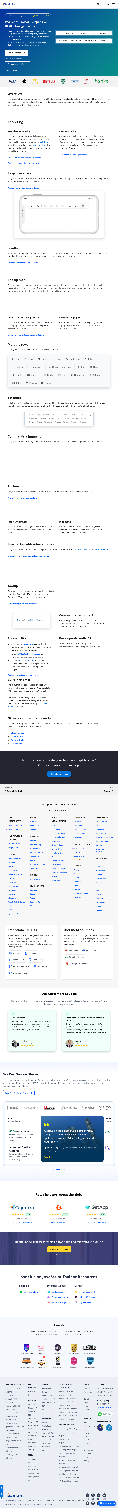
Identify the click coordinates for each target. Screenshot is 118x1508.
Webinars (46, 1447)
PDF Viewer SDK (11, 1420)
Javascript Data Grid (66, 1391)
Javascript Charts (65, 1395)
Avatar (107, 791)
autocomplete (39, 145)
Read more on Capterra (21, 1222)
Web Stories (47, 1443)
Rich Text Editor (102, 549)
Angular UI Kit (33, 1473)
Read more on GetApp (95, 1222)
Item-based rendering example (73, 154)
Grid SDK (8, 1392)
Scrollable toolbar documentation (23, 262)
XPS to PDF (32, 1418)
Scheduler (86, 549)
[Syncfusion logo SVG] (10, 4)
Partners (87, 1413)
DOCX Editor (33, 1429)
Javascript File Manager (68, 1409)
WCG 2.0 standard (26, 660)
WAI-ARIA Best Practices (29, 654)
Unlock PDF (32, 1404)
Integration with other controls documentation (29, 556)
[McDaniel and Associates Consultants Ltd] (31, 1108)
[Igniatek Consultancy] (13, 1108)
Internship (88, 1409)
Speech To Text (14, 791)
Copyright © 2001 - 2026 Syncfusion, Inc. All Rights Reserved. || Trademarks (30, 1504)
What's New (88, 1450)
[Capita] (88, 1108)
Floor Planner (33, 1425)
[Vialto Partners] (105, 1108)
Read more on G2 (58, 1222)
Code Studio (10, 1430)
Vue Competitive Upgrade (68, 1450)
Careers (87, 1406)
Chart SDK (9, 1395)
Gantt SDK (9, 1402)
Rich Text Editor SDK (13, 1406)
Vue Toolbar (16, 743)
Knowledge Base (48, 1395)
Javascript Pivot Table (67, 1419)
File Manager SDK (12, 1413)
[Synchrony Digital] (69, 1108)
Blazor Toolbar (17, 733)
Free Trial (31, 1391)
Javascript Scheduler (66, 1402)
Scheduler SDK (11, 1399)
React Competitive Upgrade (69, 1446)
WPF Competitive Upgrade (69, 1467)
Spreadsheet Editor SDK (14, 1427)
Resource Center (48, 1450)
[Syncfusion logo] (14, 1495)
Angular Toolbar (18, 740)
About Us (87, 1388)
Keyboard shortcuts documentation (24, 675)
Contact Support (48, 1399)
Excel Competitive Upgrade (69, 1477)
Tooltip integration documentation (23, 603)
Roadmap (87, 1454)
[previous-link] (5, 791)
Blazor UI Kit (33, 1470)
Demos (86, 1422)
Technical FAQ (47, 1433)
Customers (88, 1392)
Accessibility (47, 1440)
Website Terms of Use (36, 1501)
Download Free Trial (59, 1249)
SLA (43, 1406)
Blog (85, 1395)
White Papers (47, 1426)
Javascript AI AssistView (68, 1416)
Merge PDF (32, 1408)
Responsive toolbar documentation (24, 188)
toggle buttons (44, 142)
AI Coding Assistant (34, 16)
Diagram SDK (10, 1409)
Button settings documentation (22, 498)
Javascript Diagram (66, 1405)
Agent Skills (45, 16)
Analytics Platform (12, 1434)
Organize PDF (33, 1422)
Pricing (31, 1395)
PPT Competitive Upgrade (68, 1481)
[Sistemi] (50, 1108)
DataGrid (77, 549)
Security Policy (51, 1501)
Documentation (89, 1426)
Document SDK (11, 1416)
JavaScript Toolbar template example (24, 157)
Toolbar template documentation (22, 163)
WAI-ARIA (28, 644)
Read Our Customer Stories (17, 1093)
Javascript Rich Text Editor (68, 1412)
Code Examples (48, 1436)
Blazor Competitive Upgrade (69, 1429)
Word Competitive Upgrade (69, 1474)
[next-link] (112, 791)
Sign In (106, 4)
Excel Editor (32, 1432)
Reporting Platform (12, 1437)
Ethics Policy (81, 1501)
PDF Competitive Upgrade (68, 1470)
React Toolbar (17, 736)
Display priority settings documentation (26, 335)
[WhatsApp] (105, 1413)
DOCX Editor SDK (11, 1423)
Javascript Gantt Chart (67, 1398)
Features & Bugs (48, 1402)
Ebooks (45, 1422)
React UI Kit (32, 1466)
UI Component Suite (13, 1388)
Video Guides (89, 1440)
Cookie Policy (22, 1501)
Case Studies (47, 1429)
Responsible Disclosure (66, 1501)
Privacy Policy (9, 1501)
